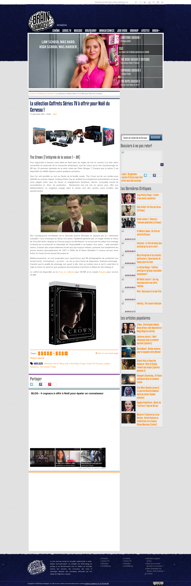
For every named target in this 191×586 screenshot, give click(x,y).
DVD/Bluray (90, 31)
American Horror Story (54, 363)
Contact (149, 574)
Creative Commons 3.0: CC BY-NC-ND (96, 583)
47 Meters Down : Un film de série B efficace (148, 232)
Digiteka (103, 468)
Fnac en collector (66, 272)
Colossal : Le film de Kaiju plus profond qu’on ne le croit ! (149, 244)
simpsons (34, 367)
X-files (53, 367)
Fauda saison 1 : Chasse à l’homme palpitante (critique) (149, 220)
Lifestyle (145, 31)
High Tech (146, 45)
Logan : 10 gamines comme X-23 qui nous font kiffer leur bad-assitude (132, 177)
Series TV (66, 31)
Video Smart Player (84, 468)
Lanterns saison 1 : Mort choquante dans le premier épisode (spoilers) (148, 340)
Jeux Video (122, 31)
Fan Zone (157, 35)
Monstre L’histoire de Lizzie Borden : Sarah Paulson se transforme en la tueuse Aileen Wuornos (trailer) (148, 419)
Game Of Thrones (95, 363)
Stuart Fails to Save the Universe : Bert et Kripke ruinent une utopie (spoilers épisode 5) (148, 365)
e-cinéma (57, 45)
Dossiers (57, 40)
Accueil (32, 94)
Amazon (102, 272)
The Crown (44, 367)
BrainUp (134, 31)
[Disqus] (74, 511)
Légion (107, 363)
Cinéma (56, 31)
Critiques (57, 35)
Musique (78, 31)
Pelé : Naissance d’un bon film (149, 291)
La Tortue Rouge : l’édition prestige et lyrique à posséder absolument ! (149, 271)
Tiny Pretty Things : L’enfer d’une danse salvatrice (148, 196)
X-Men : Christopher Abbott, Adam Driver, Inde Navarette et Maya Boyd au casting (149, 328)
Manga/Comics (106, 31)
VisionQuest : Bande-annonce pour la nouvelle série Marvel (149, 350)
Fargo (83, 363)
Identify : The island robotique (149, 303)
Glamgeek (146, 40)
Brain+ (156, 31)
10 (66, 353)
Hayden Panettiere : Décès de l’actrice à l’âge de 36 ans (149, 404)
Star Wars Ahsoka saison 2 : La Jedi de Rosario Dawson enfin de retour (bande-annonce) (148, 392)
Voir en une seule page (108, 353)
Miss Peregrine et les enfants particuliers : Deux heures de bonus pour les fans (149, 258)
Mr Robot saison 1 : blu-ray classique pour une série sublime (148, 283)
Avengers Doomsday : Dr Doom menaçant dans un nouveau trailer (149, 379)
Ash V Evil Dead (72, 363)
